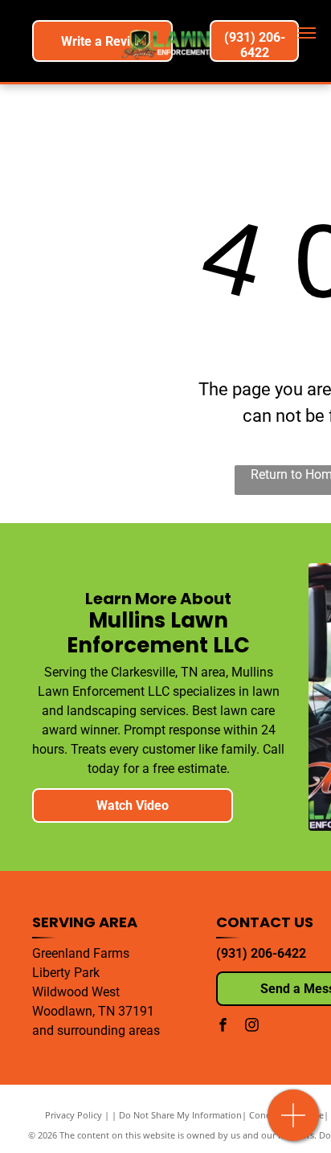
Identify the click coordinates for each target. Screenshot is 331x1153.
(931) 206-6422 (261, 953)
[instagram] (251, 1026)
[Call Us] (293, 1123)
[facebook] (222, 1026)
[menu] (307, 33)
